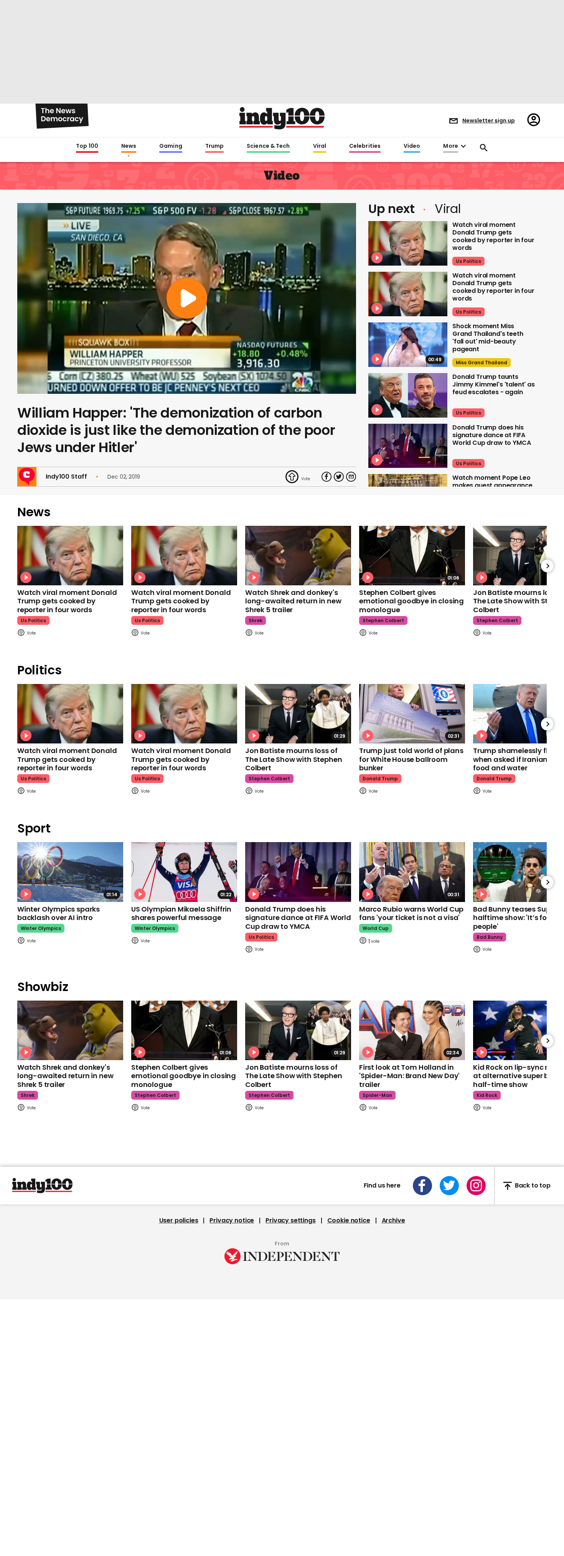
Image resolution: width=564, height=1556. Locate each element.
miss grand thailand (481, 362)
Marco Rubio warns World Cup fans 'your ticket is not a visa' (411, 913)
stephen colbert (383, 620)
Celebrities (365, 146)
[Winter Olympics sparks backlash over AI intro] (70, 872)
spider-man (377, 1095)
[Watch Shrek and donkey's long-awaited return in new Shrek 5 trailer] (298, 555)
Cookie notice (348, 1220)
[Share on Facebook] (326, 477)
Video (412, 146)
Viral (319, 146)
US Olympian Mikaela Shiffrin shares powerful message (181, 913)
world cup (376, 928)
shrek (255, 620)
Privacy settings (290, 1220)
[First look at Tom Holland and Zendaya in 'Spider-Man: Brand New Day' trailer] (412, 1030)
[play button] (186, 298)
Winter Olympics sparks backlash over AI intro (58, 913)
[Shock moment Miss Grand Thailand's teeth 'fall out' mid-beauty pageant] (407, 344)
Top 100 (87, 146)
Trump (214, 146)
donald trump (380, 778)
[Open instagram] (476, 1185)
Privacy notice (231, 1220)
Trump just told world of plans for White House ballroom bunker (411, 759)
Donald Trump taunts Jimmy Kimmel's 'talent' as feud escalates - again (493, 384)
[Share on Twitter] (339, 477)
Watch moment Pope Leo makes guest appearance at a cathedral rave (492, 485)
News (128, 146)
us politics (468, 261)
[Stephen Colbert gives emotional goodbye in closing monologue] (412, 555)
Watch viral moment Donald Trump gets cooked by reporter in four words (493, 236)
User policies (178, 1220)
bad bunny (490, 937)
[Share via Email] (351, 477)
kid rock (487, 1095)
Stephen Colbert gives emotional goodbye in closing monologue (411, 601)
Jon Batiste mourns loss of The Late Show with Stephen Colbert (293, 759)
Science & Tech (268, 146)
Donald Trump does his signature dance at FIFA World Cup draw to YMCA (491, 435)
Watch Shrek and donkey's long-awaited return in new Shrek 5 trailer (293, 601)
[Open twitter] (449, 1185)
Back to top (533, 1186)
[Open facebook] (422, 1185)
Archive (393, 1220)
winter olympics (41, 928)
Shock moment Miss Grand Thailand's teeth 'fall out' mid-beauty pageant (487, 337)
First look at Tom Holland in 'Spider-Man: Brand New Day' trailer (409, 1075)
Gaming (170, 146)
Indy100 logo (282, 118)
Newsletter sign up (488, 120)
